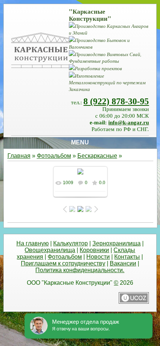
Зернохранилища (116, 243)
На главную (32, 243)
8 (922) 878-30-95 (116, 101)
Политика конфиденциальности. (79, 270)
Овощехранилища (50, 250)
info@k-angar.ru (128, 122)
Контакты (127, 257)
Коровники (94, 250)
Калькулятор (70, 243)
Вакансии (123, 263)
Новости (98, 257)
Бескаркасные (97, 156)
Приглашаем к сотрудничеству (63, 263)
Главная (19, 156)
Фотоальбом (54, 156)
